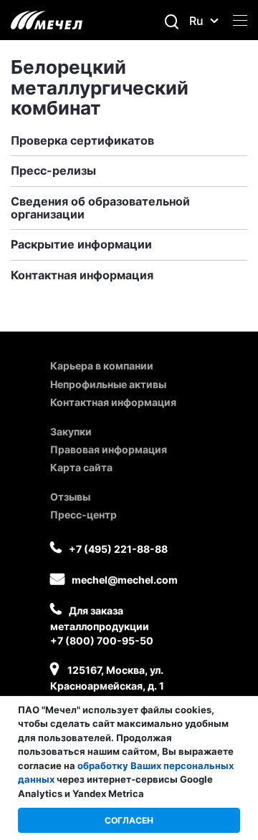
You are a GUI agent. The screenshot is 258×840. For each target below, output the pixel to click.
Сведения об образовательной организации (100, 207)
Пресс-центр (83, 514)
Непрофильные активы (108, 384)
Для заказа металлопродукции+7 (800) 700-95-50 (101, 625)
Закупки (71, 431)
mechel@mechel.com (125, 580)
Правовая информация (108, 449)
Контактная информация (82, 275)
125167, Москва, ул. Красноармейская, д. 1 (107, 678)
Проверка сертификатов (82, 140)
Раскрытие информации (81, 244)
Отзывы (70, 497)
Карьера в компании (101, 365)
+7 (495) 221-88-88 (118, 549)
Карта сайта (81, 467)
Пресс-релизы (53, 170)
